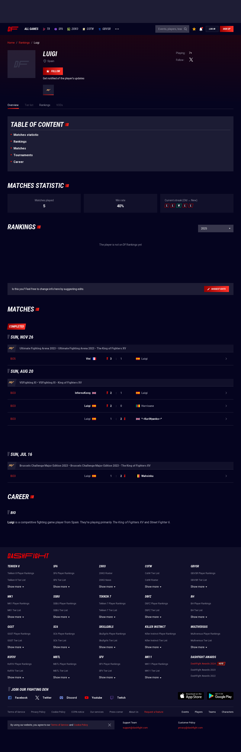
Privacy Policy (38, 712)
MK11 (148, 657)
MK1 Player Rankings (18, 603)
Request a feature (153, 712)
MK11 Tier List (152, 671)
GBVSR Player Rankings (203, 573)
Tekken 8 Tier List (17, 580)
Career (19, 162)
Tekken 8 (14, 566)
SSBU (56, 596)
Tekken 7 (105, 596)
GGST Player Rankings (19, 633)
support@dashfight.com (135, 727)
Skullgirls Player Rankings (112, 633)
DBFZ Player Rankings (156, 603)
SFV (101, 657)
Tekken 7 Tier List (108, 610)
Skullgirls (106, 627)
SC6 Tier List (59, 640)
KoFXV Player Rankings (20, 664)
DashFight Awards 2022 (203, 676)
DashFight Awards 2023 (203, 670)
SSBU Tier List (60, 610)
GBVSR (106, 28)
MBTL (56, 657)
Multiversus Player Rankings (205, 633)
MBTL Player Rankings (64, 664)
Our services (97, 712)
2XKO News (105, 580)
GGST (11, 627)
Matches (20, 148)
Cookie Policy (58, 712)
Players (199, 712)
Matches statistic (26, 135)
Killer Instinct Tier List (156, 640)
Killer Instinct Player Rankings (160, 633)
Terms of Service (16, 712)
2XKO (75, 28)
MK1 (10, 596)
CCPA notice (77, 712)
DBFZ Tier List (152, 610)
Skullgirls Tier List (108, 640)
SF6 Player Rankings (63, 573)
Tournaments (23, 155)
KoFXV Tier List (15, 671)
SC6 (55, 627)
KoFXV (12, 657)
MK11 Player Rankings (156, 664)
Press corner (116, 712)
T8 (48, 28)
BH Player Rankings (201, 603)
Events (185, 712)
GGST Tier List (15, 640)
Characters (227, 712)
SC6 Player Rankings (64, 633)
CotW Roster (151, 580)
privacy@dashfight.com (190, 727)
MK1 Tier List (14, 610)
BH (192, 596)
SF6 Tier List (59, 580)
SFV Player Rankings (109, 664)
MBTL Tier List (60, 671)
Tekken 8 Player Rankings (21, 573)
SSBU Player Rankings (64, 603)
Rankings (20, 141)
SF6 (61, 28)
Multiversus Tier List (201, 640)
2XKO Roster (105, 573)
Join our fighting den (29, 689)
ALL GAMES (31, 28)
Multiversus (199, 627)
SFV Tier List (105, 671)
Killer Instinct (155, 627)
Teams (212, 712)
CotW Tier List (152, 573)
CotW (90, 28)
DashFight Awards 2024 (203, 663)
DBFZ (148, 596)
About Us (133, 712)
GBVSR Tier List (199, 580)
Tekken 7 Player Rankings (112, 603)
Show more (14, 586)
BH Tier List (197, 610)
